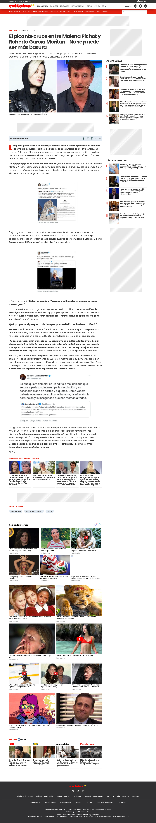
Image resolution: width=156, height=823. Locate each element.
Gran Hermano (30, 12)
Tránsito (122, 802)
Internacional (77, 6)
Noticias (39, 796)
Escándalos (42, 6)
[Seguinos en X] (145, 6)
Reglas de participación (106, 802)
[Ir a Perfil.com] (142, 2)
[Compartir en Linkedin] (96, 138)
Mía (118, 796)
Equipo (89, 802)
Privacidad (79, 802)
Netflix (89, 6)
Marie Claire (48, 796)
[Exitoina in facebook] (140, 6)
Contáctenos (65, 802)
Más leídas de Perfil (117, 160)
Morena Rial (78, 12)
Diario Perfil (21, 796)
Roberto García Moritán (64, 145)
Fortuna (59, 796)
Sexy (104, 6)
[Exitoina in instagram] (135, 6)
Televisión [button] (64, 6)
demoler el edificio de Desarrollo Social (53, 332)
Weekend (87, 796)
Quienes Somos (50, 802)
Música (97, 6)
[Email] (100, 138)
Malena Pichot (16, 511)
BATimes (135, 796)
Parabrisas (77, 796)
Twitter (49, 511)
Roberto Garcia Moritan (34, 511)
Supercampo (98, 796)
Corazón (54, 6)
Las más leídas (114, 61)
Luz (113, 796)
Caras (30, 796)
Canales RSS (35, 802)
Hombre (67, 796)
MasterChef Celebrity (48, 12)
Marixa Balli (65, 12)
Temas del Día (15, 12)
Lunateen (125, 796)
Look (108, 796)
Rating (105, 12)
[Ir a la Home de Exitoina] (22, 6)
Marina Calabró (92, 12)
